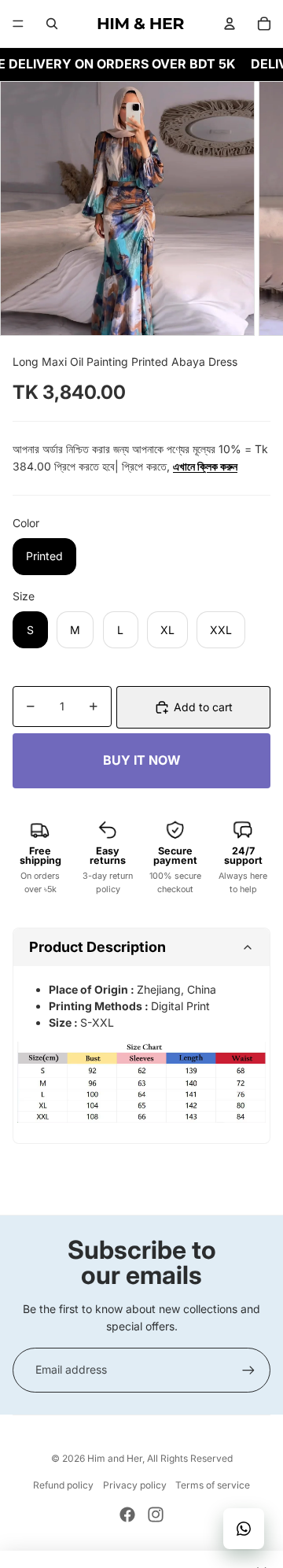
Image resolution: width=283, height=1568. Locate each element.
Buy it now (141, 760)
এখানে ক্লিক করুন (205, 466)
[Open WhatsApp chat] (243, 1528)
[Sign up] (248, 1370)
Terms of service (212, 1485)
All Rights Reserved (190, 1458)
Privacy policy (135, 1485)
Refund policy (63, 1485)
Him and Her (114, 1458)
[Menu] (18, 24)
